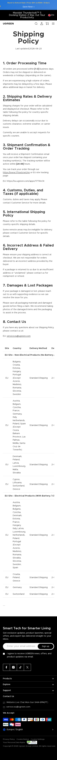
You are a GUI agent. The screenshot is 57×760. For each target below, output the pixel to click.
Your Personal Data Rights (14, 742)
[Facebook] (6, 667)
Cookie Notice (23, 739)
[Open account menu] (41, 23)
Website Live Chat (15, 702)
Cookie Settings (38, 739)
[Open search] (36, 23)
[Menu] (53, 23)
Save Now (28, 7)
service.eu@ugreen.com (18, 707)
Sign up (45, 646)
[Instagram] (13, 667)
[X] (27, 667)
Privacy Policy (9, 739)
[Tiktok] (20, 667)
